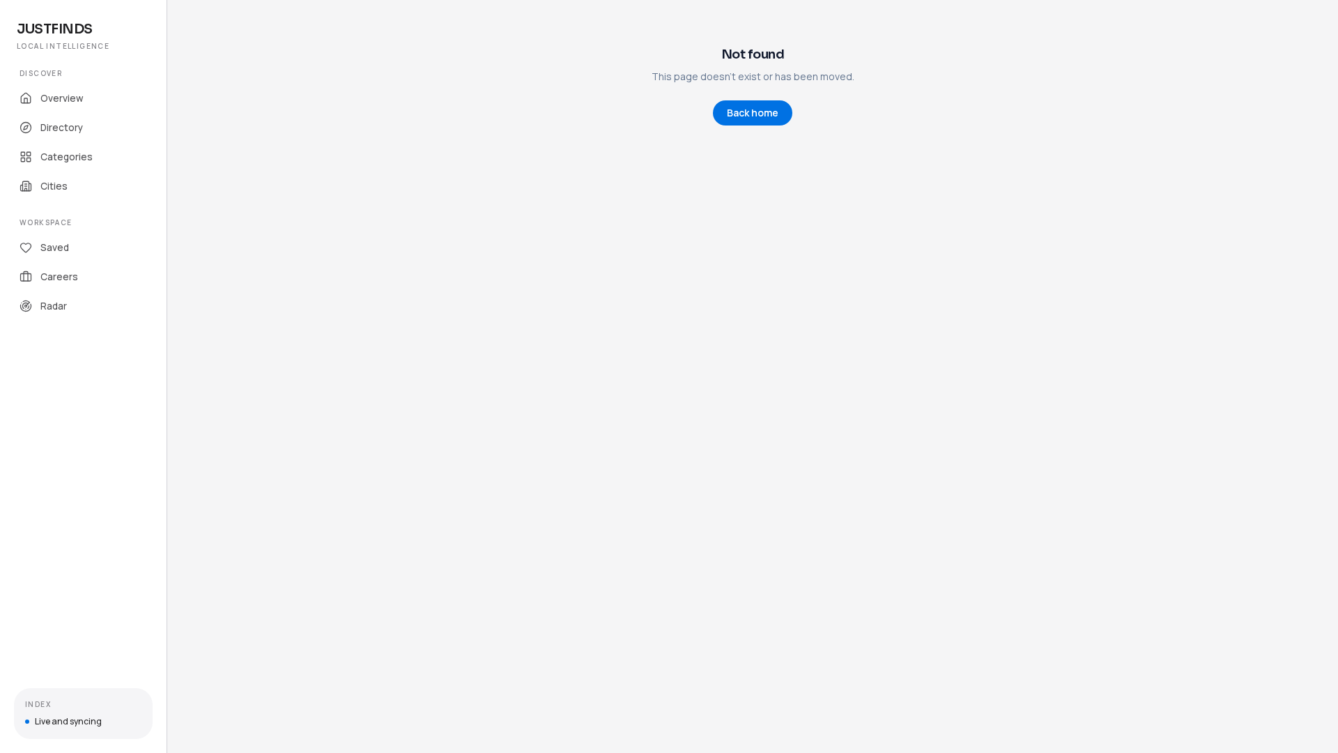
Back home (752, 112)
